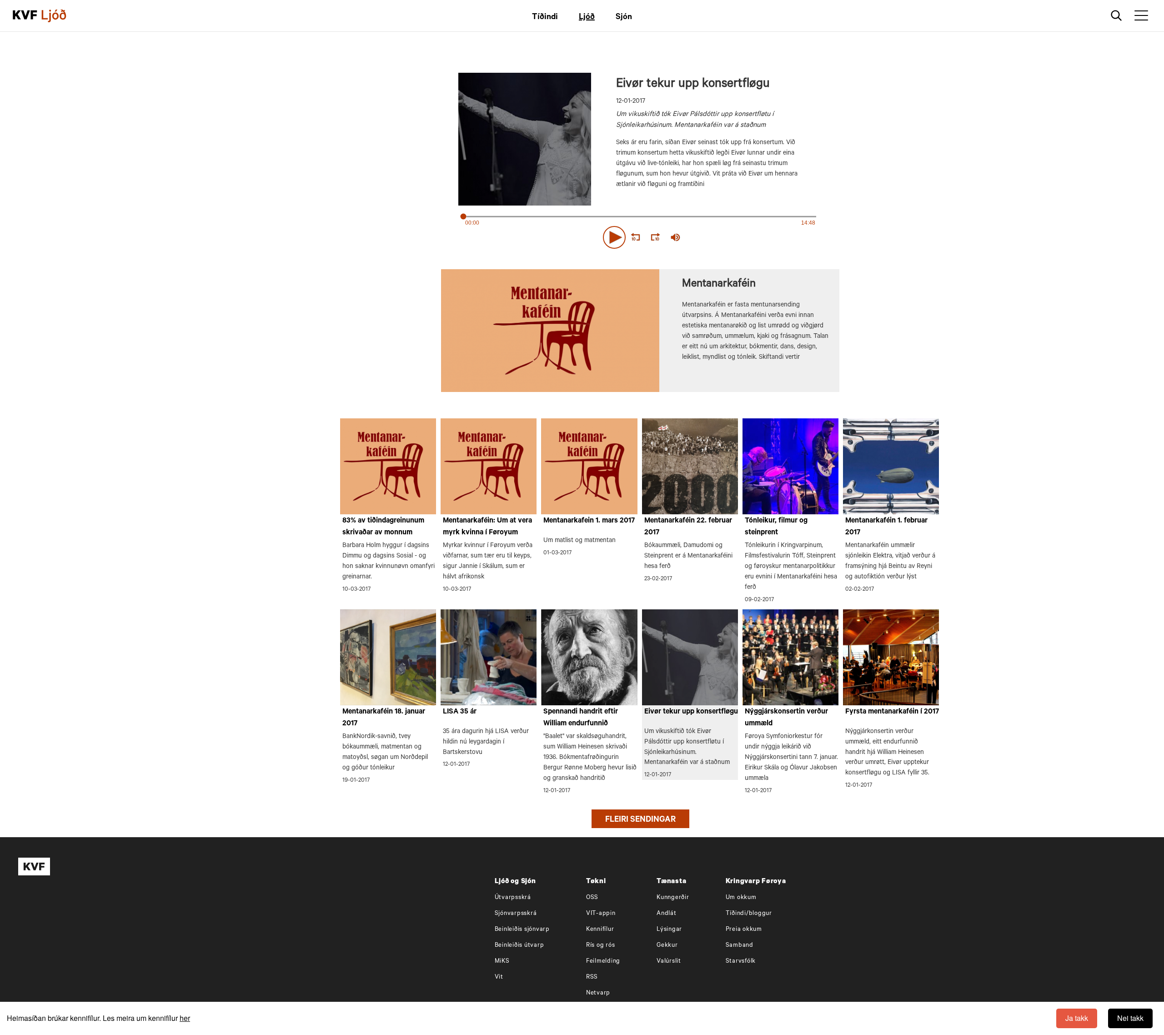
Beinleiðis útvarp (519, 945)
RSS (592, 977)
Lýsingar (669, 929)
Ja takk (1076, 1018)
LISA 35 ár (460, 712)
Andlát (667, 913)
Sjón (624, 17)
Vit (499, 977)
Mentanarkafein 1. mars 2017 (589, 521)
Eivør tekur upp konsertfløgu (691, 712)
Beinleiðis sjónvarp (522, 929)
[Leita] (1116, 15)
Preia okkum (744, 929)
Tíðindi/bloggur (749, 913)
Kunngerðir (673, 897)
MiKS (502, 961)
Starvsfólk (741, 961)
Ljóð (587, 17)
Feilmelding (603, 961)
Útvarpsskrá (513, 897)
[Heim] (25, 16)
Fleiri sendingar (640, 820)
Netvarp (598, 993)
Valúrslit (669, 961)
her (185, 1018)
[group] (676, 237)
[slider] (717, 237)
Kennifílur (600, 929)
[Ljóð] (61, 16)
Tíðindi (545, 17)
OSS (592, 897)
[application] (640, 235)
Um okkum (741, 897)
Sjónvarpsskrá (516, 913)
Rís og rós (600, 945)
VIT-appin (601, 913)
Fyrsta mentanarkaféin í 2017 (892, 712)
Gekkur (667, 945)
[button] (614, 237)
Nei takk (1130, 1018)
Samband (739, 945)
